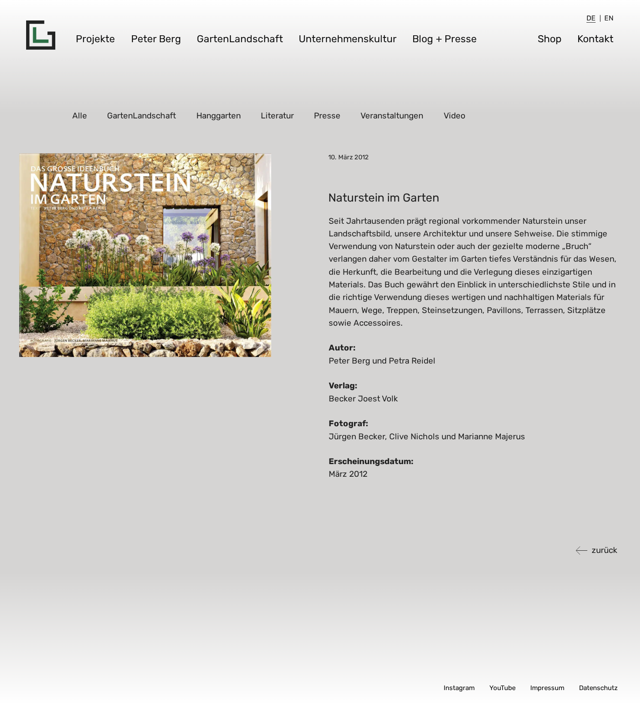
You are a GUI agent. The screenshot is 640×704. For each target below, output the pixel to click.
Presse (327, 116)
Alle (80, 116)
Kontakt (595, 39)
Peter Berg (156, 39)
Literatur (278, 116)
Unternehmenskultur (348, 39)
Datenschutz (598, 688)
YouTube (502, 688)
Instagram (459, 688)
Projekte (95, 39)
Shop (550, 39)
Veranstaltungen (392, 116)
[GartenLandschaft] (40, 35)
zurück (604, 550)
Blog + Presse (444, 39)
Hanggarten (219, 116)
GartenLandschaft (240, 39)
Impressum (547, 688)
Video (455, 116)
